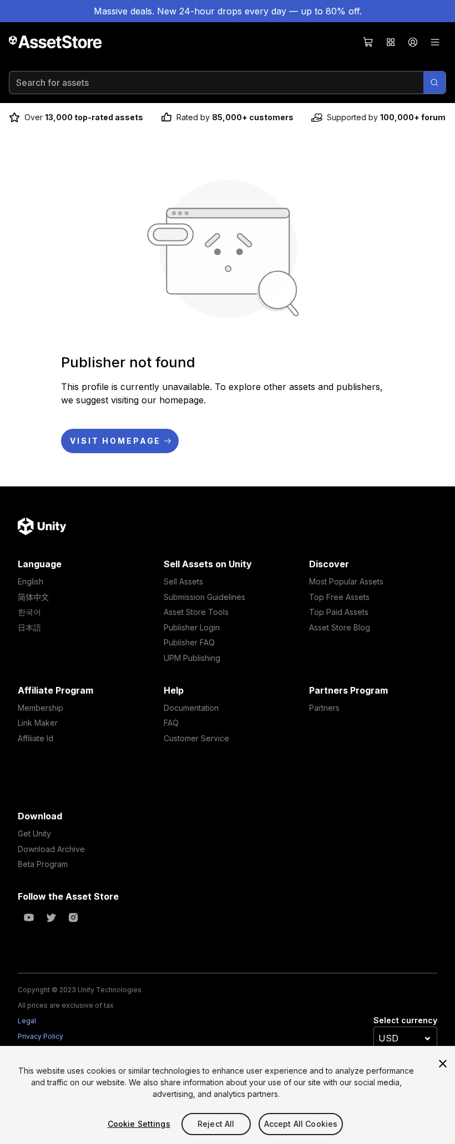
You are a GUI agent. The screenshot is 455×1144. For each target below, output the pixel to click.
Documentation (191, 707)
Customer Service (196, 738)
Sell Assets (183, 581)
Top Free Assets (339, 597)
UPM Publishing (192, 658)
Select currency (405, 1020)
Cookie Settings (139, 1123)
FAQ (171, 722)
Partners (324, 707)
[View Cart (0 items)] (368, 42)
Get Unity (34, 833)
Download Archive (51, 849)
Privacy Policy (40, 1036)
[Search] (434, 82)
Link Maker (38, 722)
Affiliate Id (35, 738)
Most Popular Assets (346, 581)
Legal (27, 1021)
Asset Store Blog (339, 627)
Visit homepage (115, 440)
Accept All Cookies (301, 1123)
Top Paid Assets (338, 612)
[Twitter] (51, 917)
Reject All (216, 1123)
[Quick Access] (391, 42)
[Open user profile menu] (413, 42)
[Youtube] (29, 917)
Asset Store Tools (196, 612)
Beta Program (43, 864)
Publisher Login (192, 627)
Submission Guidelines (204, 597)
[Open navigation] (435, 42)
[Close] (442, 1063)
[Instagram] (73, 917)
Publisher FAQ (189, 642)
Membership (40, 707)
